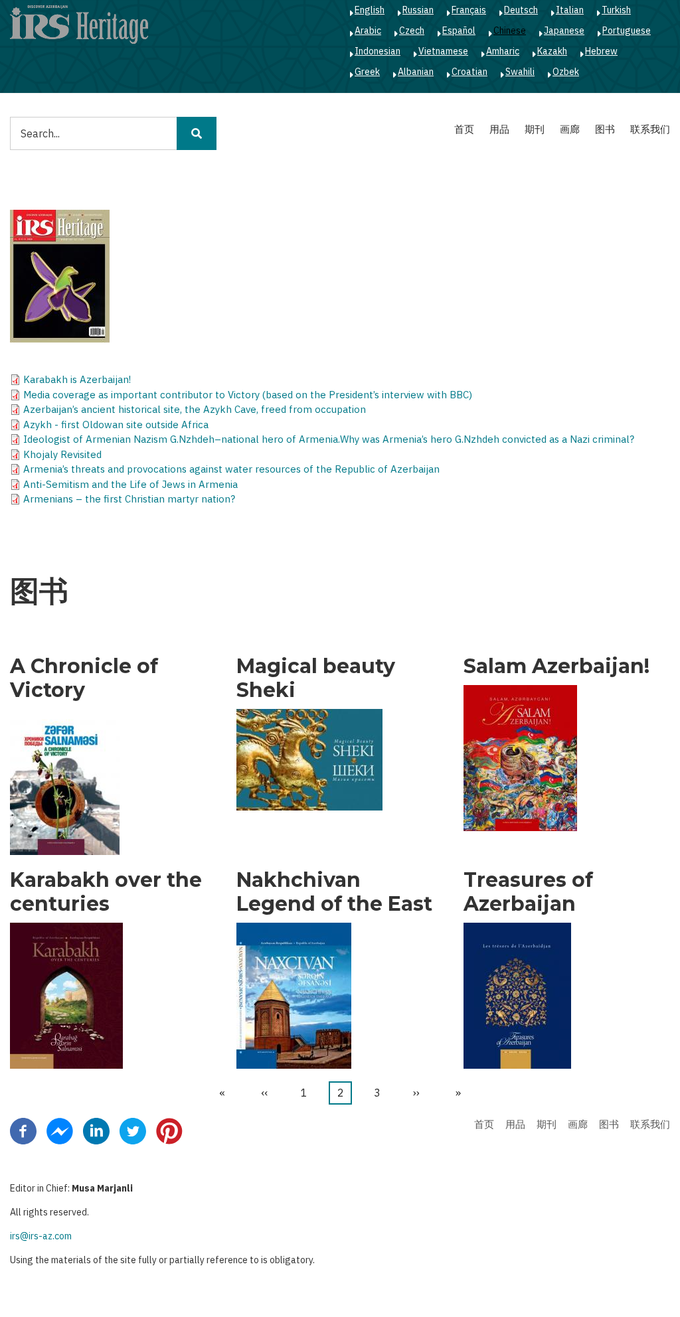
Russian (418, 10)
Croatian (469, 72)
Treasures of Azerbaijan (528, 892)
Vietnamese (443, 51)
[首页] (79, 24)
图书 (605, 129)
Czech (411, 31)
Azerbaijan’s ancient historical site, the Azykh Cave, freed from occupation (194, 409)
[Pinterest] (169, 1130)
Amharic (502, 51)
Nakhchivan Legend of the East (334, 892)
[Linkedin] (96, 1130)
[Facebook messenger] (59, 1130)
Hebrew (601, 51)
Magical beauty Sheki (315, 678)
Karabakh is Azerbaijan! (77, 379)
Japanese (564, 31)
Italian (570, 10)
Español (458, 31)
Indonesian (377, 51)
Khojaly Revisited (62, 454)
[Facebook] (23, 1130)
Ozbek (565, 72)
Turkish (616, 10)
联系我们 (650, 129)
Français (469, 10)
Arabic (368, 31)
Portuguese (626, 31)
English (369, 10)
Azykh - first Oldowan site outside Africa (116, 424)
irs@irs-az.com (41, 1236)
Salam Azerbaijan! (556, 666)
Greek (367, 72)
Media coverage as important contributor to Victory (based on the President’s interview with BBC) (247, 394)
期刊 (535, 129)
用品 (499, 129)
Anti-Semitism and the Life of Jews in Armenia (130, 484)
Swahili (520, 72)
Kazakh (552, 51)
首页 (464, 129)
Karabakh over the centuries (106, 892)
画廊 (570, 129)
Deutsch (521, 10)
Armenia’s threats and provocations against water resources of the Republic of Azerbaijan (231, 469)
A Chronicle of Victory (84, 678)
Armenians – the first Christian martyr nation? (129, 499)
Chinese (509, 31)
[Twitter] (133, 1130)
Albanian (416, 72)
